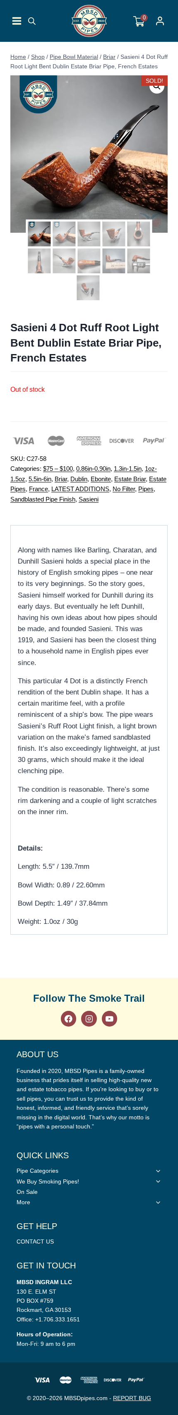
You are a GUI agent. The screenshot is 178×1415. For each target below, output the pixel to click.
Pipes (146, 488)
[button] (156, 86)
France (38, 488)
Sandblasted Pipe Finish (42, 499)
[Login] (160, 21)
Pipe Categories (37, 1170)
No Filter (124, 488)
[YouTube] (109, 1018)
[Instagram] (88, 1018)
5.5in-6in (40, 478)
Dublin (78, 478)
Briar (61, 478)
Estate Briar (130, 478)
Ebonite (101, 478)
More (23, 1202)
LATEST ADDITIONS (80, 488)
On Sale (27, 1191)
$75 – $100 (58, 468)
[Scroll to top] (169, 999)
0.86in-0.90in (93, 468)
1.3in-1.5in (128, 468)
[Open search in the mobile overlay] (32, 21)
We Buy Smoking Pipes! (48, 1181)
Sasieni (89, 499)
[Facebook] (68, 1018)
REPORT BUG (132, 1398)
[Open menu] (17, 21)
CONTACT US (35, 1241)
